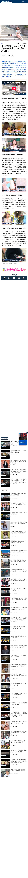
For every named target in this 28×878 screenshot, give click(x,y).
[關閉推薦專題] (27, 433)
